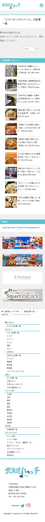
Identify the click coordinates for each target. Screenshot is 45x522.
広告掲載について (14, 452)
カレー (9, 349)
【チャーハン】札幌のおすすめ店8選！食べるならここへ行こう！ (29, 186)
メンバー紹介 (12, 439)
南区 (8, 407)
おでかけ (10, 322)
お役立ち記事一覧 (14, 355)
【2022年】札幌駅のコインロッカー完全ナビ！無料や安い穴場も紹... (29, 69)
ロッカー (10, 359)
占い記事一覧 (12, 378)
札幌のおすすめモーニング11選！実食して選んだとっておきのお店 (29, 171)
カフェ (9, 342)
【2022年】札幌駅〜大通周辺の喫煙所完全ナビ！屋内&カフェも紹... (29, 98)
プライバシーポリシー (15, 449)
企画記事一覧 (12, 429)
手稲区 (9, 413)
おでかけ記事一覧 (14, 326)
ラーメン (10, 339)
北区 (8, 397)
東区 (8, 400)
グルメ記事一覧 (13, 333)
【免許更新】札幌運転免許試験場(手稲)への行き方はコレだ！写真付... (29, 84)
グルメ (9, 329)
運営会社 (10, 455)
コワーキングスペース (15, 371)
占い (8, 374)
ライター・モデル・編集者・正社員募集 (20, 442)
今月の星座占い (13, 387)
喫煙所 (9, 362)
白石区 (9, 416)
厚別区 (9, 420)
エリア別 (10, 391)
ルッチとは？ (12, 432)
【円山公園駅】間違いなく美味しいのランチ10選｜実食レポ (29, 201)
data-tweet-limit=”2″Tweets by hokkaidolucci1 (20, 228)
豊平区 (9, 410)
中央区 (9, 394)
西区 (8, 404)
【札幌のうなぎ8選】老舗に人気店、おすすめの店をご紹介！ (29, 128)
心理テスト (11, 381)
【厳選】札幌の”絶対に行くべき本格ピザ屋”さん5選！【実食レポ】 (28, 142)
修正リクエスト (13, 446)
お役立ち (10, 352)
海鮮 (8, 345)
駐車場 (9, 365)
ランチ (9, 336)
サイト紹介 (11, 436)
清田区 (9, 423)
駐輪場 (9, 368)
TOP (11, 311)
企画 (8, 426)
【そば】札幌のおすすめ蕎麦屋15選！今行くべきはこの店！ (29, 157)
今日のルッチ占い (14, 384)
